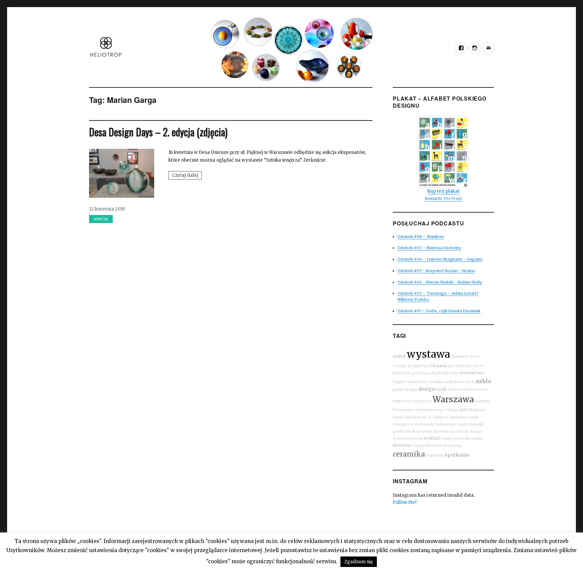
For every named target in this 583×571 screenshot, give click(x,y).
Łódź (441, 389)
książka (400, 382)
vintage (453, 410)
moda (470, 382)
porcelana (422, 373)
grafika (399, 431)
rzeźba (464, 424)
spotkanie (457, 455)
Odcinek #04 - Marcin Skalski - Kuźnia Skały (439, 282)
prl (464, 409)
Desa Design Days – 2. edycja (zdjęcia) (158, 131)
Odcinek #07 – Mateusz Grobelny (429, 247)
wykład (432, 438)
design (426, 389)
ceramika (409, 454)
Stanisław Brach (465, 356)
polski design (405, 389)
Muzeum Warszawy (444, 445)
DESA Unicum (460, 389)
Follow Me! (404, 502)
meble (399, 356)
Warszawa (453, 399)
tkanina (439, 365)
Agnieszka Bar (445, 373)
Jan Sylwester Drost (465, 366)
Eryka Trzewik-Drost (441, 431)
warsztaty (435, 455)
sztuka (477, 438)
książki (477, 424)
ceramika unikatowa (445, 382)
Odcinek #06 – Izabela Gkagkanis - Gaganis (439, 259)
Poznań (400, 366)
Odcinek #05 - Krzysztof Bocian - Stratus (436, 270)
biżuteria (415, 438)
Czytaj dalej (187, 176)
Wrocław (402, 445)
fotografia (422, 401)
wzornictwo (471, 372)
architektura (419, 366)
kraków (414, 431)
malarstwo (417, 382)
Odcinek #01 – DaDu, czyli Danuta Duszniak (438, 310)
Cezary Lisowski (455, 438)
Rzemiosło (402, 373)
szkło (483, 381)
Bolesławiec (446, 424)
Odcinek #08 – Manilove (420, 236)
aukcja (100, 219)
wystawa (428, 354)
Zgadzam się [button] (358, 562)
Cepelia (418, 445)
